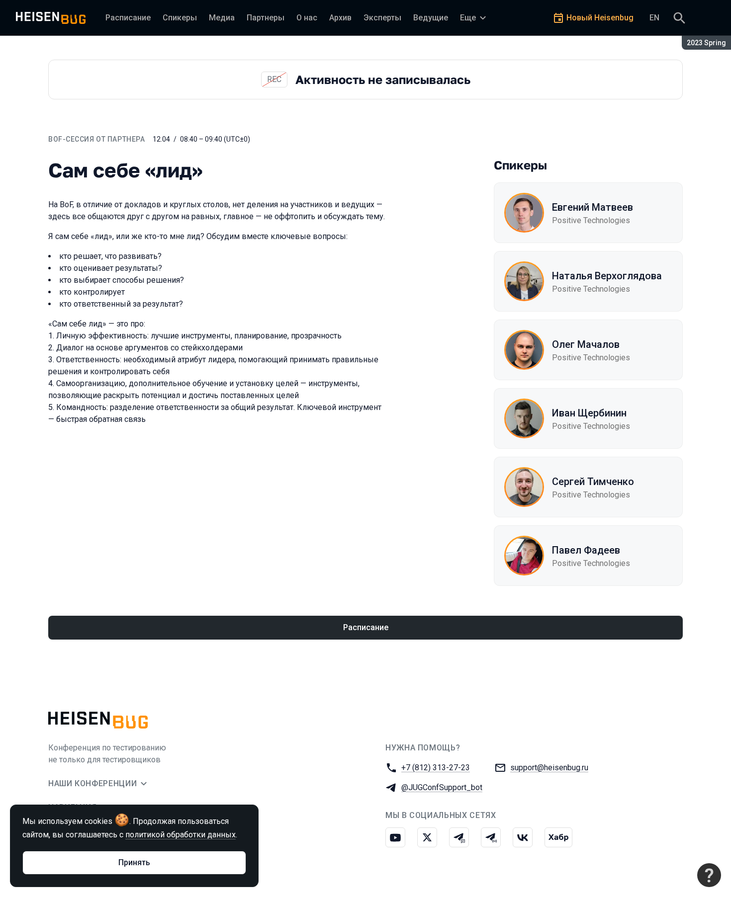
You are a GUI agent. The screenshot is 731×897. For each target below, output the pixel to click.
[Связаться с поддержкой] (709, 875)
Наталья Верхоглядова (607, 276)
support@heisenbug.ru (549, 767)
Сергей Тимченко (593, 482)
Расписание (365, 627)
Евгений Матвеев (592, 207)
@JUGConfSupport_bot (441, 787)
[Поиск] (679, 18)
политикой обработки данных (180, 834)
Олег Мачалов (586, 344)
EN (654, 17)
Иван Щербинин (589, 413)
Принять (134, 862)
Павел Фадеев (586, 550)
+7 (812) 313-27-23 (435, 767)
